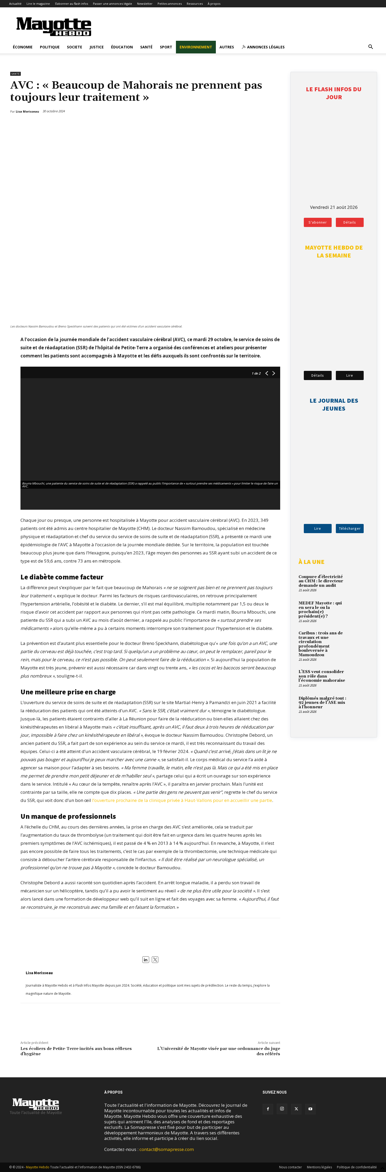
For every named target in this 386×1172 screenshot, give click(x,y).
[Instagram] (282, 1109)
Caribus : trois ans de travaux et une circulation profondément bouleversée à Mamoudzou (321, 644)
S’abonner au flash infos (71, 4)
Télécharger (350, 528)
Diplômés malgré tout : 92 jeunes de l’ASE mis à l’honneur (322, 703)
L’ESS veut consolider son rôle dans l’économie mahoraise (322, 676)
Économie (23, 46)
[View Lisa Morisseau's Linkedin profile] (145, 959)
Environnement (196, 46)
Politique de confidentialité (357, 1167)
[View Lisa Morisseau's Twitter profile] (155, 959)
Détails (349, 222)
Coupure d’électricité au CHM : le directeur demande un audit (321, 581)
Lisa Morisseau (39, 972)
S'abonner (318, 222)
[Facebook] (252, 125)
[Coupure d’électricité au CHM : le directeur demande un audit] (360, 583)
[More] (277, 125)
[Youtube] (310, 1109)
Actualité (15, 4)
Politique (50, 46)
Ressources (195, 4)
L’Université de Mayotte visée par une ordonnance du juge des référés (218, 1051)
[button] (370, 47)
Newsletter (145, 4)
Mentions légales (319, 1167)
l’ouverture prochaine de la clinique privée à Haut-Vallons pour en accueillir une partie (182, 800)
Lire (349, 375)
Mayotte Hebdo (37, 1167)
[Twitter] (264, 125)
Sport (166, 46)
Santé (146, 46)
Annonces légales (265, 46)
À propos (214, 4)
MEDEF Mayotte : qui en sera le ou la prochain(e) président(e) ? (320, 610)
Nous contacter (290, 1167)
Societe (74, 46)
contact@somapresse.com (166, 1149)
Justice (97, 46)
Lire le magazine (38, 4)
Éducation (122, 46)
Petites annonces (170, 4)
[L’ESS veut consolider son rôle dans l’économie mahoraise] (360, 678)
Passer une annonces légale (112, 4)
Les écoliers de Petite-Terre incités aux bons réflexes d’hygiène (76, 1051)
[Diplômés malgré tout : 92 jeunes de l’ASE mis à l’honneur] (360, 704)
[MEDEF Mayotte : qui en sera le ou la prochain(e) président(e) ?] (360, 609)
